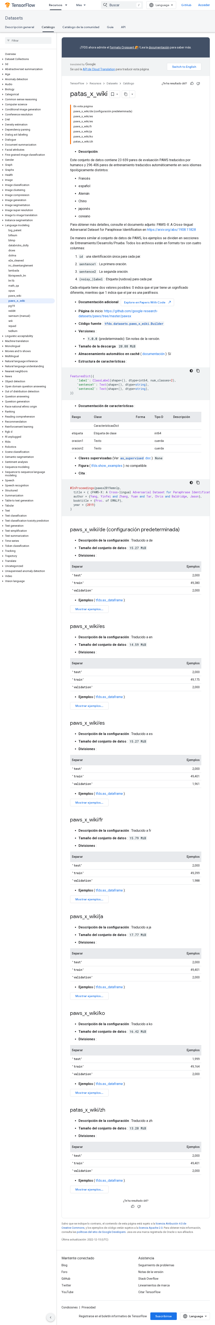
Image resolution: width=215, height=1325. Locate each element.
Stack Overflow (148, 1278)
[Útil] (192, 83)
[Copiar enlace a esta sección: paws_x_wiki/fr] (107, 820)
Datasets (14, 18)
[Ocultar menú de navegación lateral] (50, 1317)
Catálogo (48, 27)
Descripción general (19, 27)
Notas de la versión (150, 1272)
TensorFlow (77, 83)
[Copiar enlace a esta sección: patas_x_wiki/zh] (109, 1110)
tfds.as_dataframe (109, 600)
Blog (64, 1265)
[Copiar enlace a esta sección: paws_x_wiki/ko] (109, 1013)
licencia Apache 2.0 (151, 1227)
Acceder (204, 5)
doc (135, 458)
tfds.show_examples (106, 466)
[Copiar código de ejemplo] (198, 370)
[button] (27, 59)
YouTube (67, 1292)
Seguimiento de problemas (156, 1265)
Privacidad (89, 1307)
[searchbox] (28, 40)
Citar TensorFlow (149, 1292)
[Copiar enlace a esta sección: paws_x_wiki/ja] (107, 916)
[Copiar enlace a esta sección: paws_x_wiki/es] (109, 626)
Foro (64, 1272)
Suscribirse (163, 1316)
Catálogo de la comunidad (80, 27)
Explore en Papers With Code (148, 302)
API (123, 27)
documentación (159, 47)
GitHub (186, 5)
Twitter (66, 1285)
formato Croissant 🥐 (124, 47)
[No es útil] (198, 83)
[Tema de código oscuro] (191, 370)
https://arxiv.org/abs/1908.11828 (171, 230)
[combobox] (122, 5)
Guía (110, 27)
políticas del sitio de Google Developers (101, 1232)
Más (79, 5)
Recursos (55, 5)
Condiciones (70, 1307)
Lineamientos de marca (154, 1285)
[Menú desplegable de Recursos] (67, 5)
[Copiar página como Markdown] (126, 94)
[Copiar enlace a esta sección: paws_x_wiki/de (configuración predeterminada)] (184, 530)
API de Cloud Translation (99, 69)
